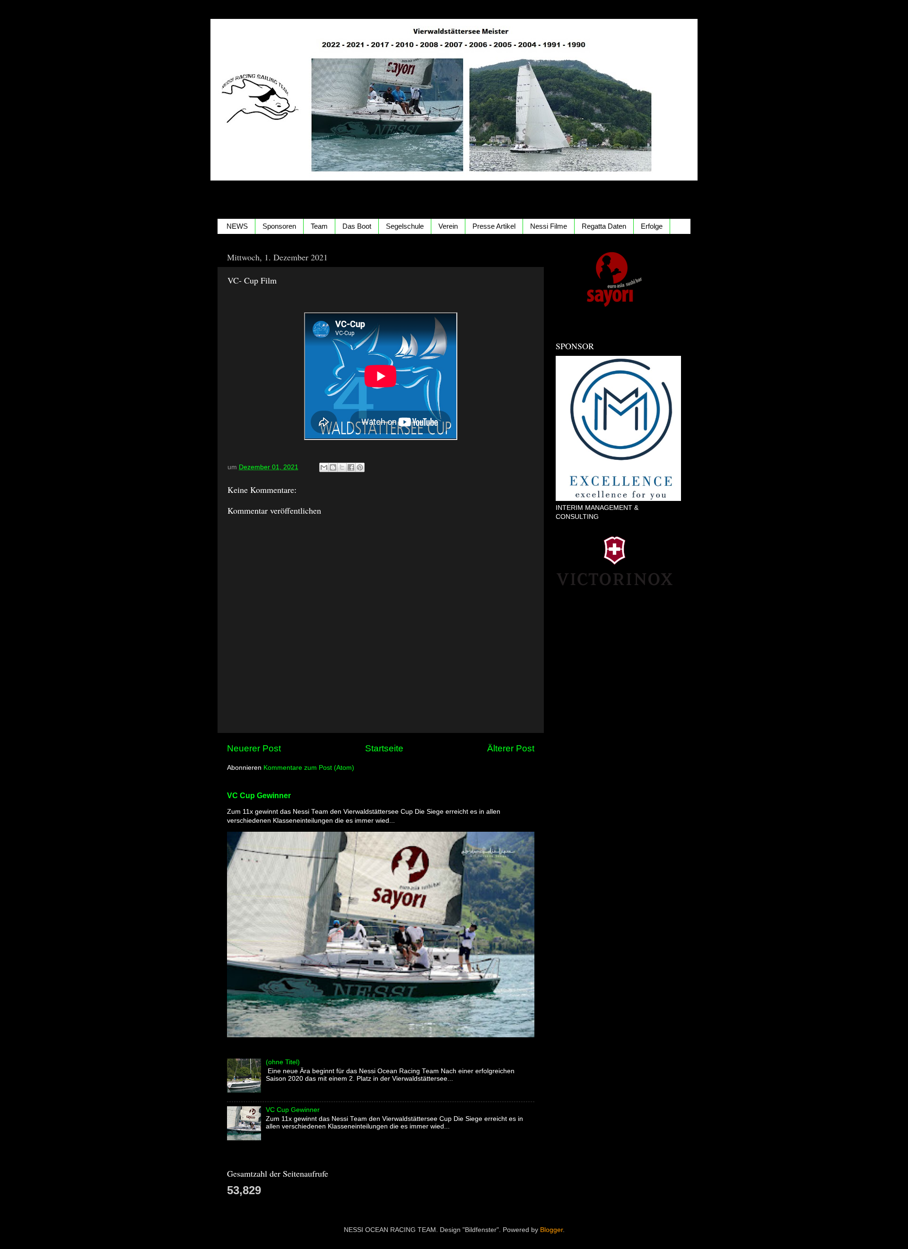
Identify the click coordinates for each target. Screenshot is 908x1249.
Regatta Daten (604, 226)
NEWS (237, 226)
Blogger (551, 1229)
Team (319, 226)
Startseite (384, 748)
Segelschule (405, 226)
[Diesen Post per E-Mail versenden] (324, 467)
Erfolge (652, 226)
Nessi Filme (548, 226)
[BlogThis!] (333, 467)
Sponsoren (279, 226)
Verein (448, 226)
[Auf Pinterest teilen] (360, 467)
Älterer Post (510, 748)
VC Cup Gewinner (259, 796)
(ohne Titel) (283, 1062)
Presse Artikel (493, 226)
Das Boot (356, 226)
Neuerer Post (254, 748)
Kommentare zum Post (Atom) (308, 767)
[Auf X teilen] (342, 467)
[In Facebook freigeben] (351, 467)
